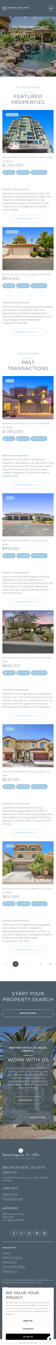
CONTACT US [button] (10, 1271)
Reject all (28, 1321)
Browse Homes (28, 1013)
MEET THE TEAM (12, 1257)
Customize (28, 1329)
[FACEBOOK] (14, 1233)
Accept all (28, 1337)
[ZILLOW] (44, 1233)
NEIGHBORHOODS (13, 1266)
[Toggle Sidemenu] (51, 8)
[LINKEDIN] (29, 1233)
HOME (6, 1253)
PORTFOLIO (9, 1262)
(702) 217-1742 (37, 1117)
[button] (28, 1100)
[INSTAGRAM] (21, 1233)
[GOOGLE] (37, 1233)
